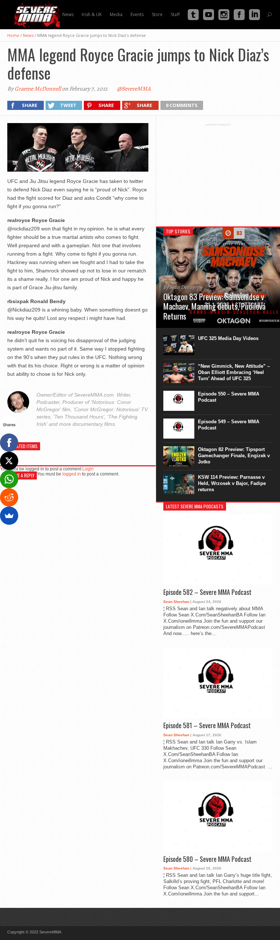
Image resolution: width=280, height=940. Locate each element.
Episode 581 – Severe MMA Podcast (207, 726)
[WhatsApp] (9, 479)
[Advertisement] (218, 172)
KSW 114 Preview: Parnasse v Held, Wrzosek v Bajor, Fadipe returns (232, 483)
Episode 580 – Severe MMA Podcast (207, 859)
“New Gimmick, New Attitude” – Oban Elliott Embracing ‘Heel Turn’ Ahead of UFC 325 (234, 372)
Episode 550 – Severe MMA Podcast (228, 397)
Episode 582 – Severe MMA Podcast (207, 592)
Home (13, 35)
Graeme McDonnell (38, 89)
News (28, 35)
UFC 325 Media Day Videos (228, 338)
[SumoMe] (9, 516)
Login (88, 468)
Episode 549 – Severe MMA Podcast (228, 425)
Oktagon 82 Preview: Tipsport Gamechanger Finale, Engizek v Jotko (234, 456)
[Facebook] (9, 442)
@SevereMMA (134, 89)
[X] (9, 461)
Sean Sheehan (176, 602)
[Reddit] (9, 497)
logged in (71, 474)
